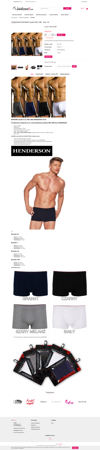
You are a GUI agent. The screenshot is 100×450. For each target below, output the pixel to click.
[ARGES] (30, 402)
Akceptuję (75, 447)
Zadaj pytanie (48, 56)
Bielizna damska (17, 14)
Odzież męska (65, 14)
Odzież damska (53, 14)
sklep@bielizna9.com (18, 430)
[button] (34, 420)
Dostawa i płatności (35, 427)
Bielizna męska (29, 14)
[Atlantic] (56, 402)
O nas (52, 423)
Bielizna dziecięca (41, 14)
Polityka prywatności (35, 429)
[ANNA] (17, 402)
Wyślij (74, 66)
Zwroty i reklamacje (35, 423)
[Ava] (69, 402)
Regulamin (33, 425)
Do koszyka (60, 34)
